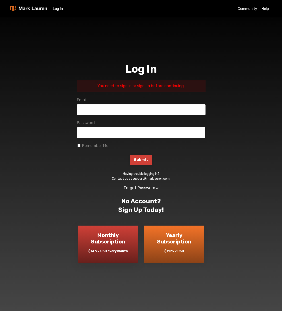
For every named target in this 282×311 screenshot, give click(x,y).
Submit (141, 160)
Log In (58, 9)
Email (82, 99)
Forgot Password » (141, 187)
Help (265, 9)
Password (86, 122)
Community (247, 9)
